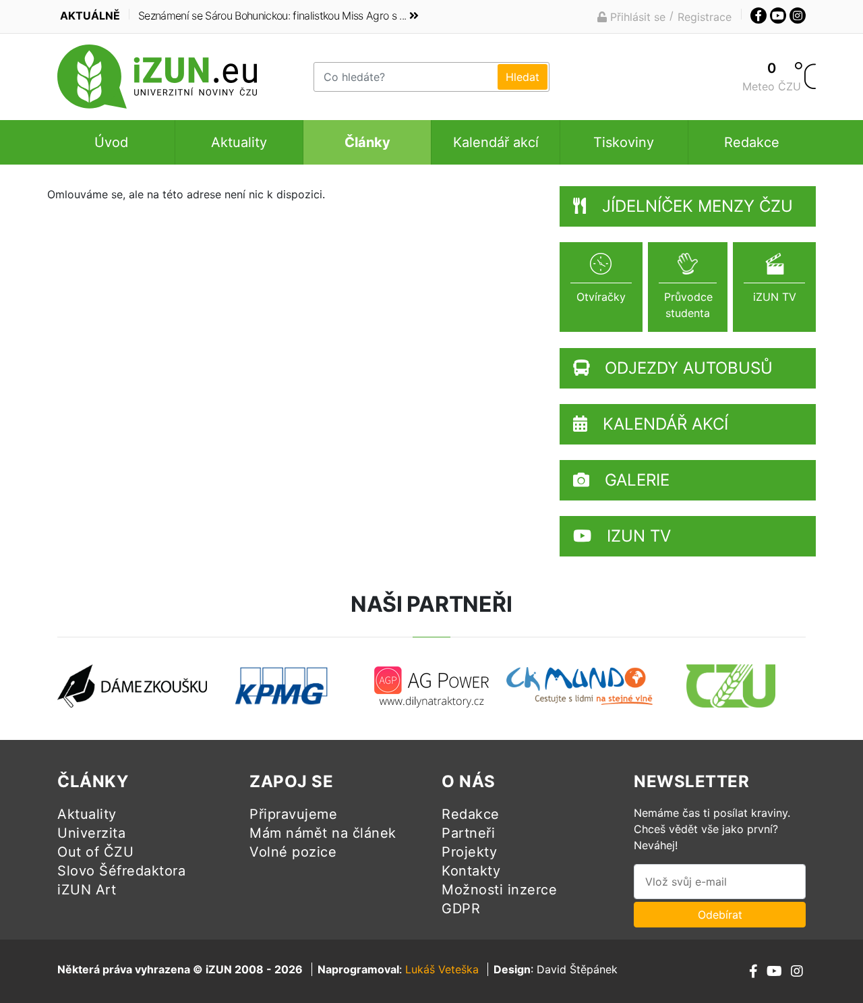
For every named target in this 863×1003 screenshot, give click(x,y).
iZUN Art (86, 890)
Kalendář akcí (496, 142)
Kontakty (471, 871)
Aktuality (239, 142)
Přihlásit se (636, 17)
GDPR (461, 908)
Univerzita (91, 833)
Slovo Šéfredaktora (121, 871)
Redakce (751, 142)
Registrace (705, 17)
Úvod (111, 142)
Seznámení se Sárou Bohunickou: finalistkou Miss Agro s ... (272, 15)
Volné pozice (292, 852)
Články (367, 142)
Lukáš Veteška (442, 969)
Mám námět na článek (322, 833)
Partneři (468, 833)
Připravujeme (293, 814)
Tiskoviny (623, 142)
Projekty (469, 852)
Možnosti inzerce (499, 890)
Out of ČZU (95, 852)
